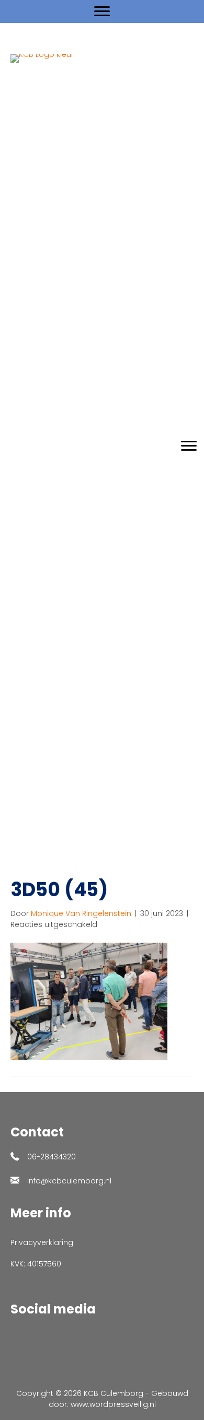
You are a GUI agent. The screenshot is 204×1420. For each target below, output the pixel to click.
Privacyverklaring (41, 1242)
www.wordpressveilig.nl (113, 1404)
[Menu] (102, 11)
